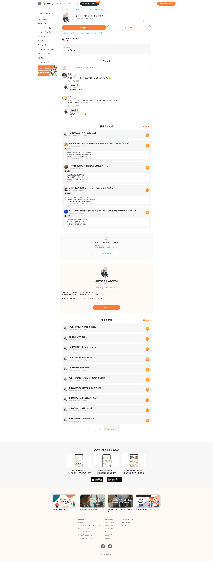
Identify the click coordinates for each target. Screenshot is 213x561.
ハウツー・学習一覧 (44, 32)
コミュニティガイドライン (85, 532)
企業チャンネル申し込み (111, 525)
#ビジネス (73, 33)
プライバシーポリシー (84, 529)
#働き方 (65, 33)
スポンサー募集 (109, 529)
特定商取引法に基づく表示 (85, 535)
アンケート (108, 532)
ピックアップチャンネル (46, 49)
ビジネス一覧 (42, 23)
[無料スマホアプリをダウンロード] (47, 70)
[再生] (147, 135)
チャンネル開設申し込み (111, 522)
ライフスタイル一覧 (44, 28)
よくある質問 (108, 535)
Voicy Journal (126, 522)
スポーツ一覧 (42, 45)
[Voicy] (48, 4)
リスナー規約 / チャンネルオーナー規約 (89, 525)
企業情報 (80, 522)
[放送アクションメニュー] (150, 21)
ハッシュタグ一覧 (43, 62)
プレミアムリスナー (44, 53)
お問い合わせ (108, 538)
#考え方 (101, 33)
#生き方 (81, 33)
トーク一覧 (41, 36)
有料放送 (40, 58)
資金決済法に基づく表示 (85, 538)
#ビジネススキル (91, 33)
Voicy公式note (126, 525)
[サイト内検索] (75, 3)
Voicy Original (42, 19)
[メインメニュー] (39, 3)
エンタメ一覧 (42, 41)
